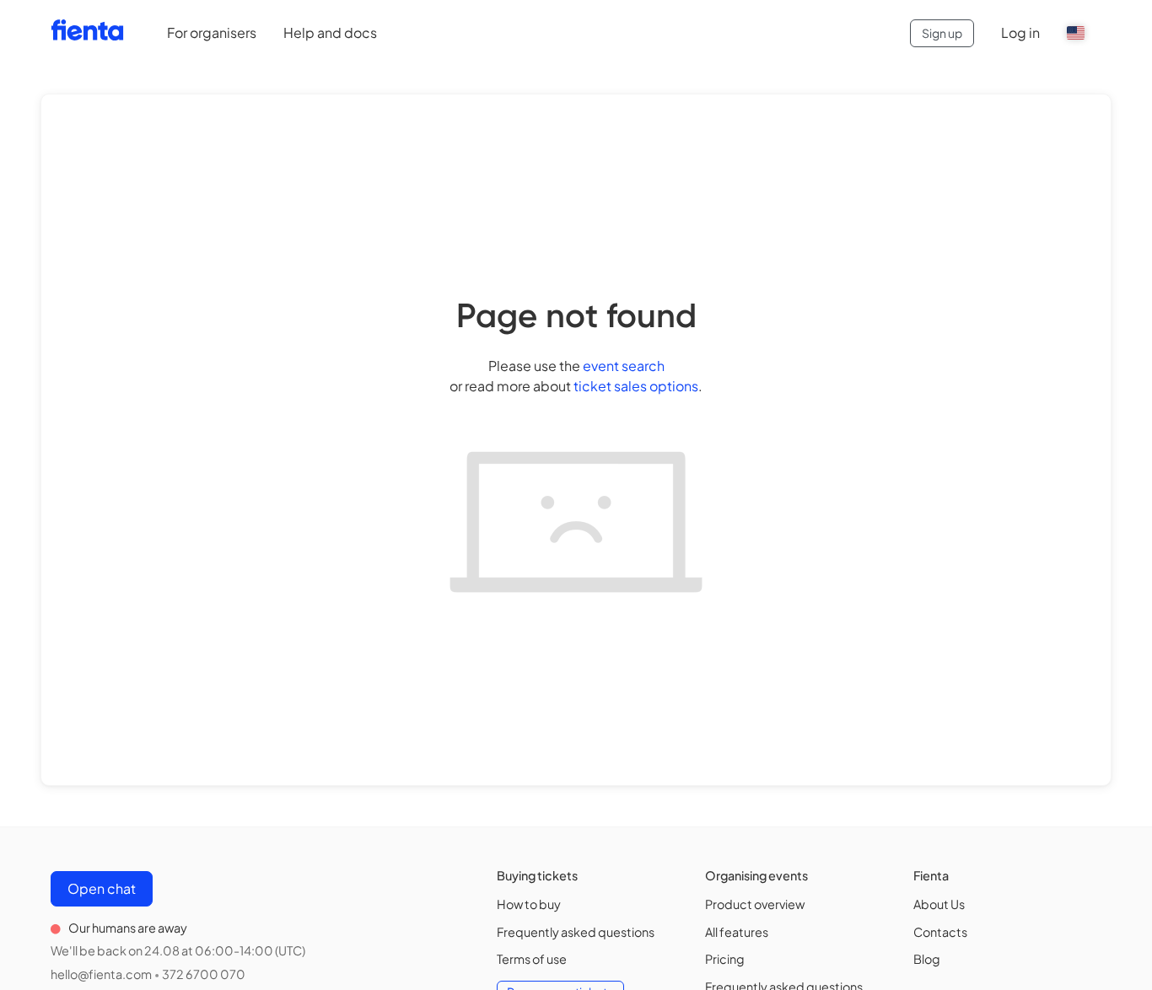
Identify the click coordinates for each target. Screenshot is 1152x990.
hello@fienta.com (101, 974)
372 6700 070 (203, 974)
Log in (1020, 32)
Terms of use (532, 958)
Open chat (101, 888)
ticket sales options (635, 386)
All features (736, 931)
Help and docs (330, 32)
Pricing (725, 958)
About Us (939, 904)
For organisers (211, 32)
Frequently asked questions (575, 931)
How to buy (529, 904)
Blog (926, 958)
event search (624, 365)
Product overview (755, 904)
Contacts (940, 931)
